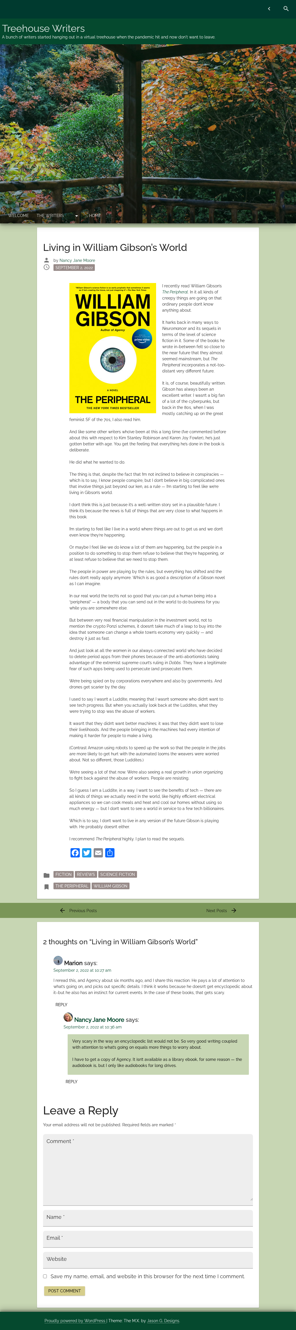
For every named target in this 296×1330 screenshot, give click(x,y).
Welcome (18, 215)
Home (95, 215)
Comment (60, 1141)
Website (57, 1259)
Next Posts (221, 910)
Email (55, 1238)
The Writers (50, 215)
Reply (61, 1004)
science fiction (117, 874)
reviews (86, 874)
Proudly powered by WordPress (75, 1320)
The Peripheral (72, 885)
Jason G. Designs (163, 1320)
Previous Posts (78, 910)
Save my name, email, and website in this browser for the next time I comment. (148, 1276)
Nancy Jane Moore (77, 260)
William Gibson (110, 885)
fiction (64, 874)
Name (56, 1217)
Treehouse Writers (43, 28)
